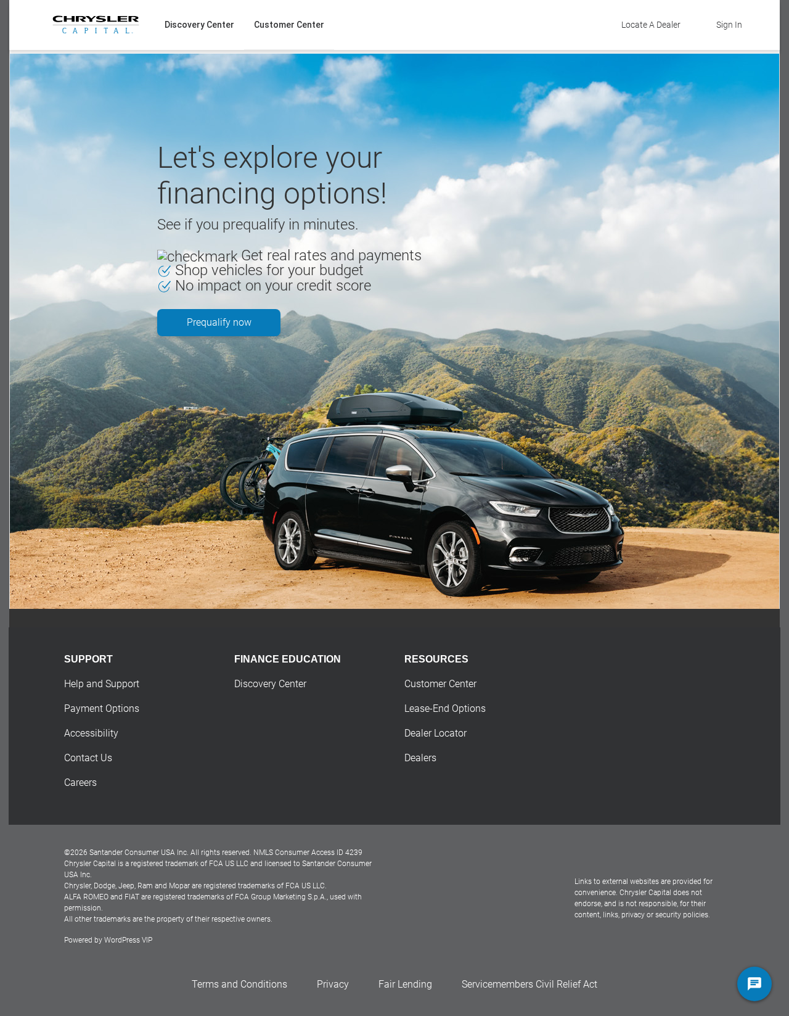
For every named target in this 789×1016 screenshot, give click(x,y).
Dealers (420, 758)
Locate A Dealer (651, 25)
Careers (80, 782)
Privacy (333, 984)
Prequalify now (219, 322)
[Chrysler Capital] (96, 24)
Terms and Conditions (239, 984)
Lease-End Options (445, 708)
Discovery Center (199, 25)
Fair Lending (405, 984)
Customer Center (289, 25)
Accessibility (91, 733)
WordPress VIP (128, 940)
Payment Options (101, 708)
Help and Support (101, 684)
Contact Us (88, 758)
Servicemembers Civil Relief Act (529, 984)
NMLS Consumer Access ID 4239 (307, 852)
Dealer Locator (435, 733)
